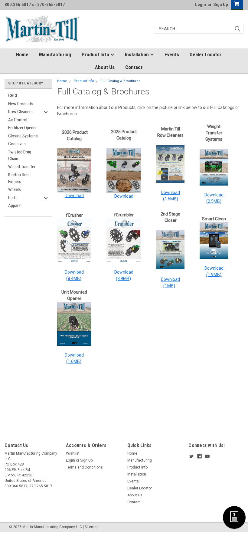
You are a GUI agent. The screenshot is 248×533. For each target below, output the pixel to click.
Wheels (14, 189)
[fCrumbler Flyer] (123, 240)
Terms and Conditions (84, 467)
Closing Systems (23, 136)
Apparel (14, 205)
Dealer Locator (205, 54)
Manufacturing (55, 54)
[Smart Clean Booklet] (214, 240)
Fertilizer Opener (22, 127)
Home (22, 54)
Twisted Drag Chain (19, 155)
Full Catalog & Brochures (120, 81)
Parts (13, 197)
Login (200, 4)
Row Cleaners (20, 111)
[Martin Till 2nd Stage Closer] (170, 249)
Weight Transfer (21, 166)
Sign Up (220, 4)
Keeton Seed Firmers (19, 178)
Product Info (96, 54)
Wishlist (73, 453)
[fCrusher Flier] (74, 240)
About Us (105, 67)
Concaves (17, 143)
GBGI (12, 95)
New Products (20, 104)
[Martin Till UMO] (74, 323)
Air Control (17, 120)
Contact (133, 67)
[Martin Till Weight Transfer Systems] (214, 166)
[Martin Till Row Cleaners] (170, 163)
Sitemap (91, 527)
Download (74, 195)
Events (172, 54)
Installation (137, 54)
